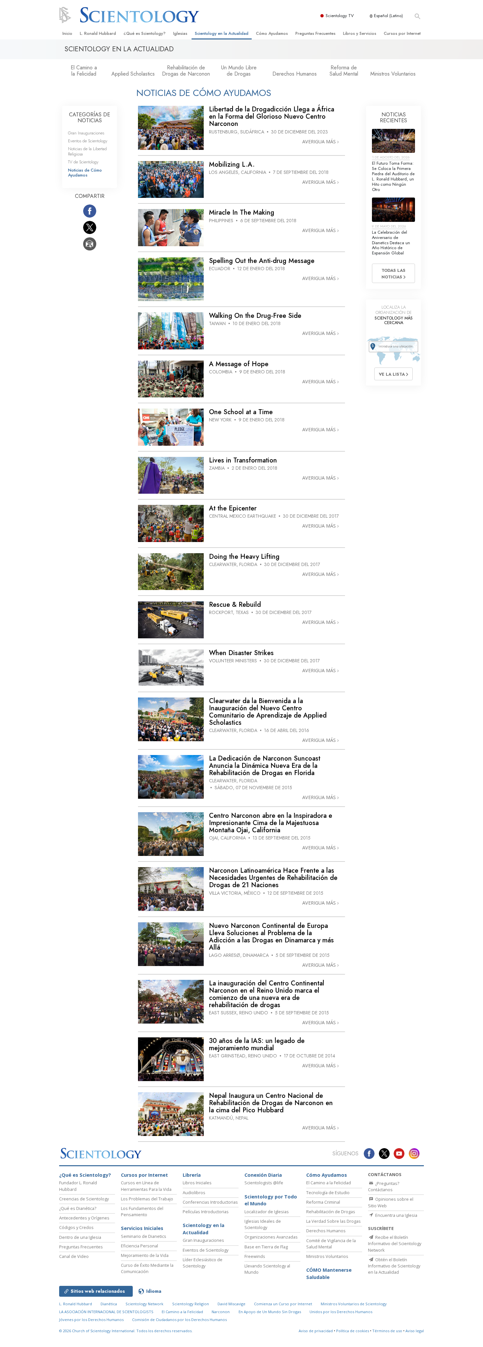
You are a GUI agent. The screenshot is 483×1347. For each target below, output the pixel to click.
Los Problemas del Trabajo (147, 1199)
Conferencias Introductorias (210, 1202)
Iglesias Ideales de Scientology (262, 1224)
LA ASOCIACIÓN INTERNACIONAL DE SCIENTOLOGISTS (106, 1311)
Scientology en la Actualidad (221, 33)
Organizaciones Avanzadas (271, 1237)
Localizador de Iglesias (266, 1212)
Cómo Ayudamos (272, 33)
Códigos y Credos (76, 1227)
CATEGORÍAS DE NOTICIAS (89, 117)
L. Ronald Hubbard (98, 33)
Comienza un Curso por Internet (283, 1303)
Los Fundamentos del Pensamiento (142, 1211)
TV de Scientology (83, 162)
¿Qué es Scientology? (145, 33)
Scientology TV (340, 15)
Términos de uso (387, 1330)
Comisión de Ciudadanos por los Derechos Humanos (179, 1319)
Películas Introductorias (206, 1212)
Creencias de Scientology (84, 1199)
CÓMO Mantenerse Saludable (329, 1273)
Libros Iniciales (197, 1183)
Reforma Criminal (323, 1202)
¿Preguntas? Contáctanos (383, 1186)
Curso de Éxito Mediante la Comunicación (147, 1268)
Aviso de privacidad (316, 1330)
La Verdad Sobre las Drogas (333, 1221)
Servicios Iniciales (142, 1228)
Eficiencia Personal (139, 1246)
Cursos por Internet (402, 33)
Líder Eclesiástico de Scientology (202, 1263)
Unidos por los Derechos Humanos (341, 1311)
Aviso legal (414, 1330)
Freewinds (254, 1256)
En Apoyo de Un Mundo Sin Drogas (270, 1311)
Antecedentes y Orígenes (84, 1218)
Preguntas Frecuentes (315, 33)
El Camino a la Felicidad (84, 71)
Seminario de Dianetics (143, 1236)
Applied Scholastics (133, 74)
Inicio (67, 33)
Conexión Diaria (263, 1175)
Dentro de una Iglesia (80, 1237)
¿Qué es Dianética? (77, 1208)
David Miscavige (231, 1303)
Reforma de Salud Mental (344, 71)
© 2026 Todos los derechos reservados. (126, 1330)
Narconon (221, 1311)
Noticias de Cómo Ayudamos (85, 172)
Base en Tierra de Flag (266, 1247)
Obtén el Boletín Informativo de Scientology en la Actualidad (394, 1266)
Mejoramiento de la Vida (145, 1255)
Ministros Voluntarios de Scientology (354, 1303)
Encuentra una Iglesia (395, 1215)
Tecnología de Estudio (328, 1192)
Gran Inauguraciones (86, 133)
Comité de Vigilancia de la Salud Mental (331, 1244)
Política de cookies (352, 1330)
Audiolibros (194, 1192)
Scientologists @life (263, 1183)
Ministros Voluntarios (393, 74)
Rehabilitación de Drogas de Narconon (186, 71)
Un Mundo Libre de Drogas (239, 71)
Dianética (109, 1303)
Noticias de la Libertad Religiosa (87, 151)
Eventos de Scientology (87, 141)
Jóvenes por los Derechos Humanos (91, 1319)
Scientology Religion (190, 1303)
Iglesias (180, 33)
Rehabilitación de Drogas (330, 1212)
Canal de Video (74, 1256)
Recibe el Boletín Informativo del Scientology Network (394, 1243)
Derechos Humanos (294, 74)
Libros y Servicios (359, 33)
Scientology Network (144, 1303)
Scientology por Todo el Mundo (270, 1200)
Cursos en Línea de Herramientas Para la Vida (146, 1186)
